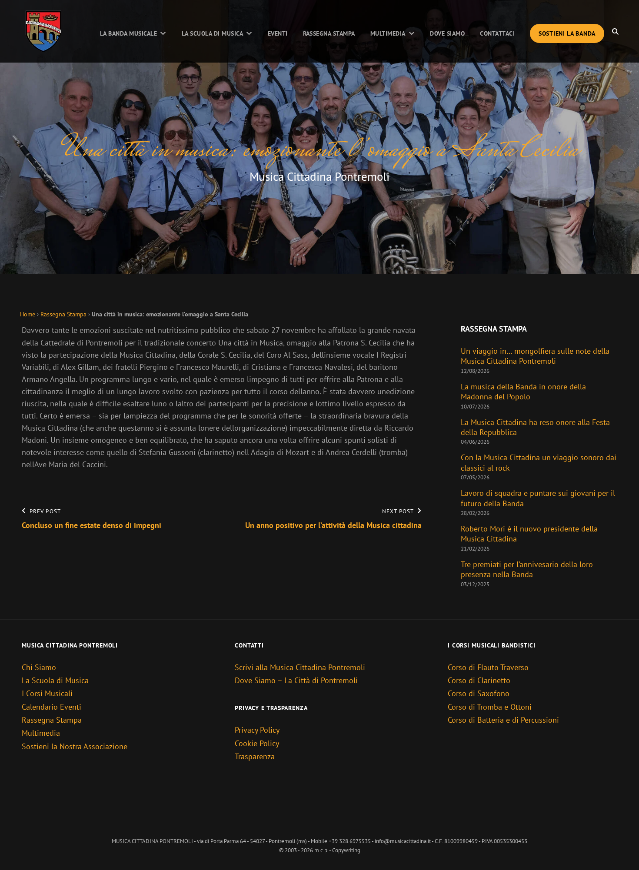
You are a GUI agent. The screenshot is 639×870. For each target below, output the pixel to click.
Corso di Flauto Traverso (488, 667)
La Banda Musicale (128, 33)
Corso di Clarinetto (479, 680)
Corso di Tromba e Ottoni (490, 707)
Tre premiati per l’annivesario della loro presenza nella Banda (527, 569)
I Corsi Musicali (47, 693)
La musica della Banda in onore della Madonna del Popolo (523, 392)
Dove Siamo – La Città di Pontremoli (296, 680)
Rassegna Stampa (329, 33)
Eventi (278, 33)
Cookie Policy (257, 743)
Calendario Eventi (51, 707)
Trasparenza (255, 756)
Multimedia (388, 33)
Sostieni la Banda (567, 33)
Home (27, 314)
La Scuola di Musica (212, 33)
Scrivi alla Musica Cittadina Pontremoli (300, 667)
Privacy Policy (257, 730)
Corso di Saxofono (478, 693)
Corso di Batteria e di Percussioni (503, 720)
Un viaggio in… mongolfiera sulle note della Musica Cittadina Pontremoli (535, 356)
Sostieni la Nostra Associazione (74, 746)
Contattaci (497, 33)
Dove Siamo (447, 33)
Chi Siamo (39, 667)
